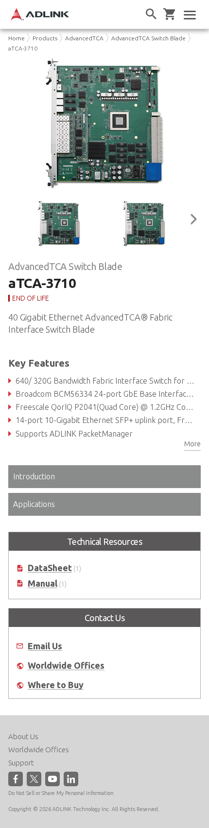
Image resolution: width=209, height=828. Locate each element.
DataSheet (50, 568)
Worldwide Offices (66, 665)
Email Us (45, 646)
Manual (42, 583)
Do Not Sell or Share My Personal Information (61, 793)
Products (45, 38)
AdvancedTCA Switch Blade (148, 38)
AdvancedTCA (84, 38)
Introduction (34, 476)
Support (21, 763)
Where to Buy (56, 685)
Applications (34, 504)
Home (16, 38)
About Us (23, 736)
